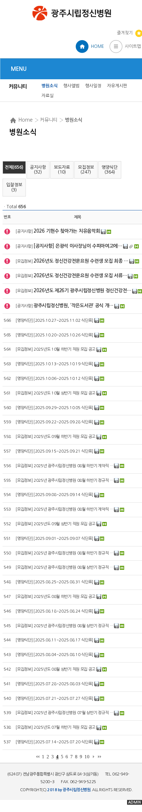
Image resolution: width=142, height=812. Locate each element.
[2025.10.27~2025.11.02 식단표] (63, 321)
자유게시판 (117, 86)
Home (25, 119)
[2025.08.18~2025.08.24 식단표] (63, 611)
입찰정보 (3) (14, 187)
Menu (19, 69)
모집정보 (24, 261)
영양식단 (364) (110, 169)
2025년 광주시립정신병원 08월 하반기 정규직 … (73, 481)
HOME (97, 46)
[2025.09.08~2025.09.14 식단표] (63, 495)
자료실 (48, 96)
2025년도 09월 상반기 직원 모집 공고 (64, 524)
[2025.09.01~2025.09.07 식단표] (63, 539)
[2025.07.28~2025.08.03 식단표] (63, 684)
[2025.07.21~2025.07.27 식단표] (63, 699)
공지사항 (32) (38, 169)
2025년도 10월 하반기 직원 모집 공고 (64, 349)
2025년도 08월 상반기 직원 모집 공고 (64, 669)
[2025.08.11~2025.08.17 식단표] (63, 640)
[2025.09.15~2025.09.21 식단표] (63, 451)
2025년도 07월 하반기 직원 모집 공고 (64, 727)
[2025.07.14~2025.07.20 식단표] (63, 742)
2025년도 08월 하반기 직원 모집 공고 (64, 597)
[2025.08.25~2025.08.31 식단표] (63, 582)
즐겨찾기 (125, 33)
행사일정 (93, 86)
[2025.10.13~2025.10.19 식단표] (63, 364)
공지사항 (24, 231)
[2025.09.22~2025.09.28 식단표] (63, 422)
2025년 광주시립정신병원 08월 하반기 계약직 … (73, 466)
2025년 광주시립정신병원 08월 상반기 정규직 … (73, 567)
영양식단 (24, 321)
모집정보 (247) (86, 169)
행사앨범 (71, 86)
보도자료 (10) (62, 169)
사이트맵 (133, 46)
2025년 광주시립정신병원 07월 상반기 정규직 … (73, 713)
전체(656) (14, 167)
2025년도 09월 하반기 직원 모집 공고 (64, 437)
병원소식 (50, 86)
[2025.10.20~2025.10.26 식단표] (63, 335)
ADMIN (134, 802)
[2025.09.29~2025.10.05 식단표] (63, 408)
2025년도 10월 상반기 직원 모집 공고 (64, 393)
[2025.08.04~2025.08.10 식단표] (63, 655)
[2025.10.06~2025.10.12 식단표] (63, 379)
